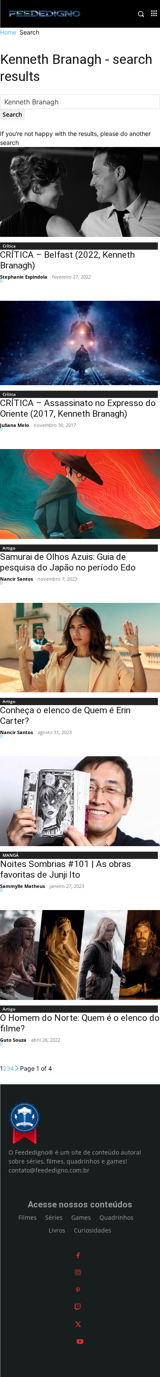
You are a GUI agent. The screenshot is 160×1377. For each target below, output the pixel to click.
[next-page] (17, 1068)
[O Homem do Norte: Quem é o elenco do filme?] (80, 955)
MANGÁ (11, 855)
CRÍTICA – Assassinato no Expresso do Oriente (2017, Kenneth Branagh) (78, 408)
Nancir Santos (16, 579)
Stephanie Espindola (23, 277)
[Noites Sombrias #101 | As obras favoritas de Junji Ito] (80, 801)
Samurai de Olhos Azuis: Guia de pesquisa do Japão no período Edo (68, 562)
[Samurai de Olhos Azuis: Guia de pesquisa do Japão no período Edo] (80, 494)
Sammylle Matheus (22, 886)
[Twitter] (78, 1324)
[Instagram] (78, 1272)
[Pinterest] (78, 1289)
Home (8, 32)
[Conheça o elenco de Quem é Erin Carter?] (80, 648)
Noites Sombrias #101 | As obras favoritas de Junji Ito (65, 869)
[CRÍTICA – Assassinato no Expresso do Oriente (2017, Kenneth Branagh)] (80, 343)
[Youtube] (80, 1341)
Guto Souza (13, 1040)
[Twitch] (78, 1307)
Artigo (9, 548)
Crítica (9, 246)
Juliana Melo (14, 425)
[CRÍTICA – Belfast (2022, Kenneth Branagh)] (80, 192)
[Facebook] (78, 1255)
